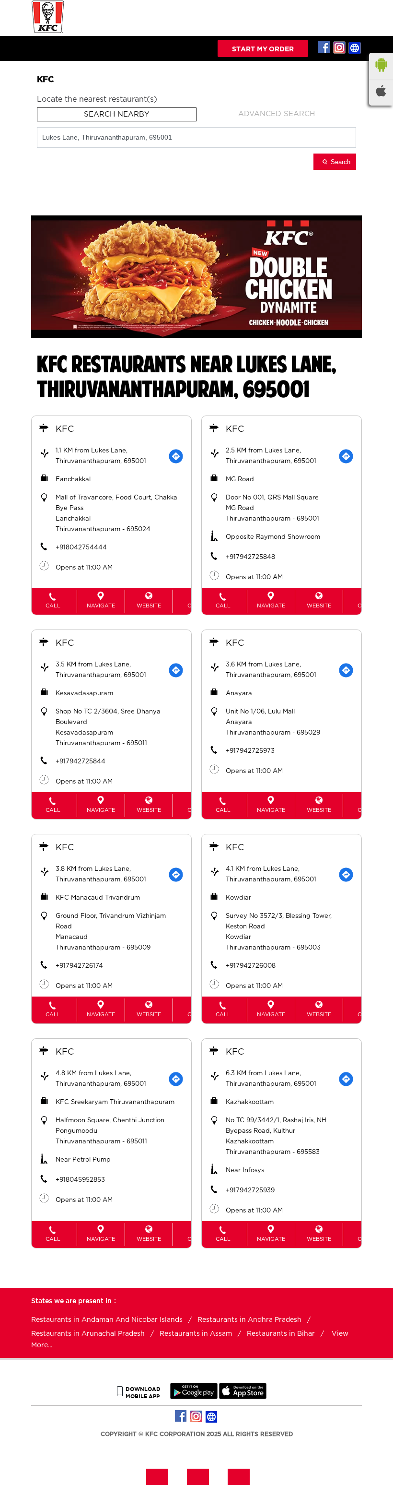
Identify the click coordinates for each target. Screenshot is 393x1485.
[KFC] (48, 32)
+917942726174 (79, 966)
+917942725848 (250, 557)
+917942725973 (250, 751)
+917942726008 (251, 966)
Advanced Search (276, 114)
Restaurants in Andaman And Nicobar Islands (107, 1320)
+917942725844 (80, 762)
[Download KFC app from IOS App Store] (242, 1397)
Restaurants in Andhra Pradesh (249, 1320)
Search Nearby (117, 114)
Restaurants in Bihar (281, 1334)
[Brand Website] (355, 47)
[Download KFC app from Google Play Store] (194, 1397)
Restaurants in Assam (196, 1334)
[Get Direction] (176, 456)
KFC (65, 429)
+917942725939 (250, 1191)
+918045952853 (80, 1180)
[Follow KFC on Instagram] (340, 47)
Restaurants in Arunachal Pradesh (88, 1334)
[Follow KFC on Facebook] (324, 47)
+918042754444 (81, 548)
